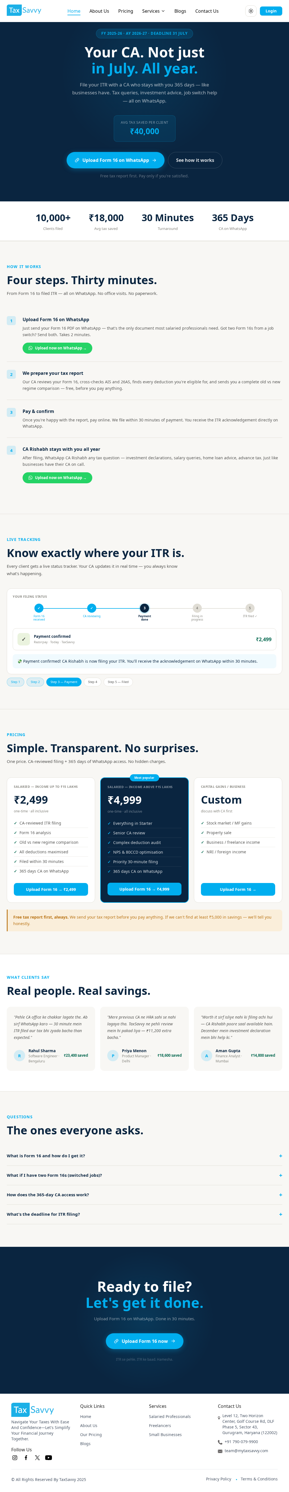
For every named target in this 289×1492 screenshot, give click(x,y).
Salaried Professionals (170, 1416)
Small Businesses (165, 1434)
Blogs (180, 11)
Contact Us (207, 11)
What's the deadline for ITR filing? (144, 1214)
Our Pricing (91, 1434)
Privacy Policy (218, 1479)
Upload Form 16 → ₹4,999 (144, 889)
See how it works (195, 160)
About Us (99, 11)
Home (73, 11)
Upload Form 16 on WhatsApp (115, 160)
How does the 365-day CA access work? (144, 1195)
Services (151, 11)
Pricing (125, 11)
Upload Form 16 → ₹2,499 (51, 889)
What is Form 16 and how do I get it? (144, 1156)
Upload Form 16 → (238, 889)
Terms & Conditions (259, 1479)
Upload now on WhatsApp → (61, 348)
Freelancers (160, 1425)
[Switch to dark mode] (251, 11)
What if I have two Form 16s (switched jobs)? (144, 1175)
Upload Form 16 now (145, 1341)
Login (271, 11)
